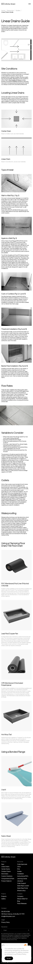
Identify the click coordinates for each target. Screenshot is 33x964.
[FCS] (9, 499)
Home (3, 10)
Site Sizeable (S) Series (15, 80)
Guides (18, 10)
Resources (10, 10)
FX (18, 524)
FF (21, 532)
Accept (9, 958)
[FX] (4, 499)
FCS (24, 532)
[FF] (7, 499)
